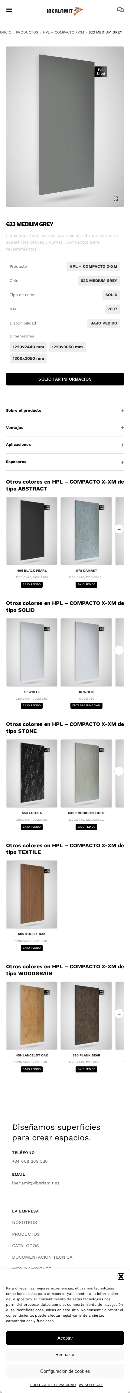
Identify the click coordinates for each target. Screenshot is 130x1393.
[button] (121, 1276)
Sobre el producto (23, 410)
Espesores (16, 461)
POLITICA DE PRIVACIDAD (53, 1385)
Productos (27, 32)
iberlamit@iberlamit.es (35, 1183)
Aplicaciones (18, 444)
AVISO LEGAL (91, 1385)
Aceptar (65, 1337)
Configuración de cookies (65, 1371)
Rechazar (65, 1354)
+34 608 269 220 (30, 1161)
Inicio (5, 32)
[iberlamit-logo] (65, 8)
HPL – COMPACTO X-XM (63, 32)
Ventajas (14, 427)
